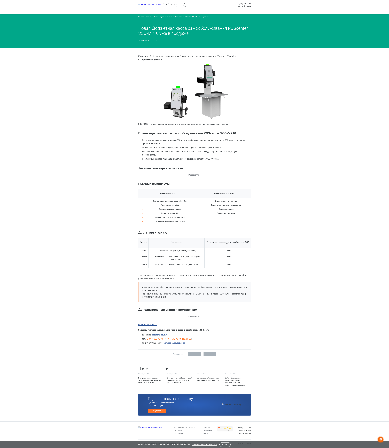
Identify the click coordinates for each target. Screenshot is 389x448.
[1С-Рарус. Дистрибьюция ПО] (150, 427)
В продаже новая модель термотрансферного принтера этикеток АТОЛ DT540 (149, 380)
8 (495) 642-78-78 (244, 430)
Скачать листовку (147, 324)
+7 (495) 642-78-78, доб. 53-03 (177, 339)
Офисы (205, 433)
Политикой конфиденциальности (204, 444)
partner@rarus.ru (244, 6)
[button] (195, 174)
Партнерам (178, 430)
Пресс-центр (207, 428)
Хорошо (225, 444)
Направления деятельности (184, 428)
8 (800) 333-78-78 (244, 4)
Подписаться (158, 411)
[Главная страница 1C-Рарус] (149, 5)
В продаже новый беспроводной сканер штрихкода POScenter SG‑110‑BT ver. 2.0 (179, 380)
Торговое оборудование (173, 343)
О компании (207, 430)
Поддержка (178, 433)
